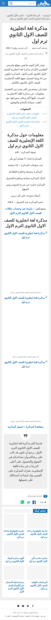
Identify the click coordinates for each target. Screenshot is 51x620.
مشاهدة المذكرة (34, 427)
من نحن (43, 616)
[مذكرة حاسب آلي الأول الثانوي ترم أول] (37, 548)
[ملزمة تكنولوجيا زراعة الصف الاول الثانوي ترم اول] (37, 521)
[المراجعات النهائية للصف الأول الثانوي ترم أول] (37, 572)
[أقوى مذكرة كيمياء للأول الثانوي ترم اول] (14, 548)
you (23, 606)
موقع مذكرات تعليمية (32, 616)
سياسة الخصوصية (18, 616)
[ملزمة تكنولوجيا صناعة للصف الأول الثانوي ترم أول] (14, 521)
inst (18, 606)
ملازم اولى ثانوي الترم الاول (35, 496)
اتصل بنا (8, 616)
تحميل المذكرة (15, 427)
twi (28, 606)
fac (32, 606)
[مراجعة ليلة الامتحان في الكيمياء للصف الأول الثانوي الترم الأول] (14, 572)
